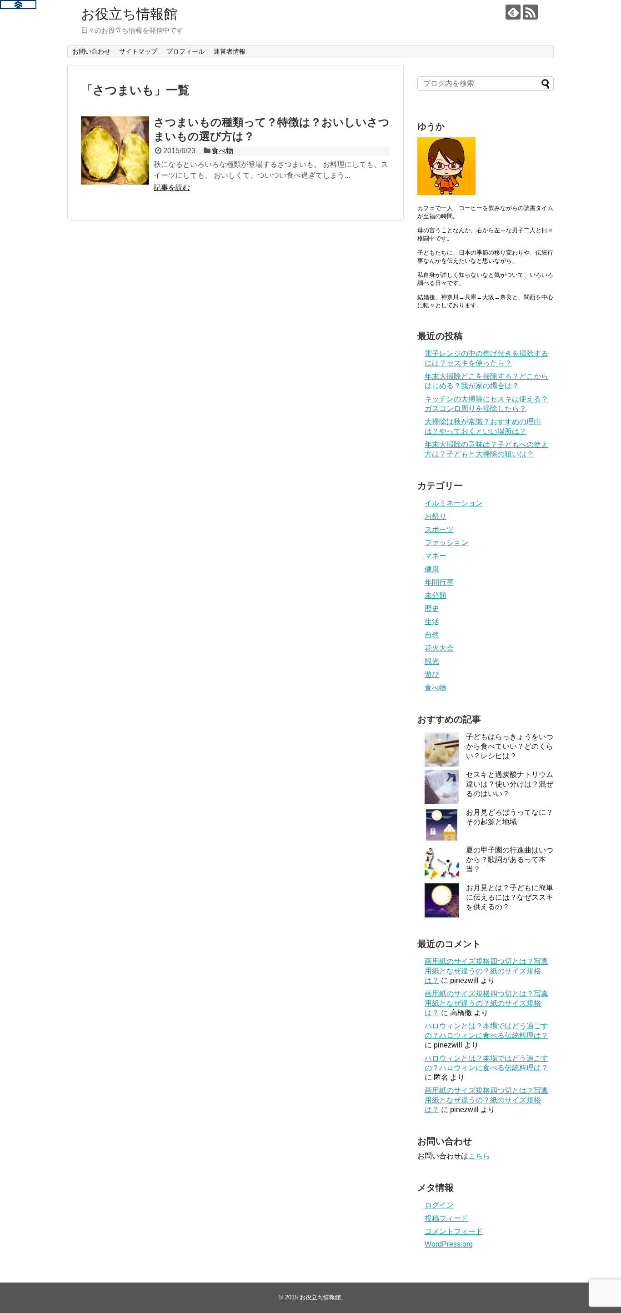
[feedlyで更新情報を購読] (513, 12)
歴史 (432, 608)
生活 (432, 622)
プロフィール (185, 51)
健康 (432, 569)
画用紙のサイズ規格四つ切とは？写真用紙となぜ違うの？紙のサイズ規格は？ (486, 970)
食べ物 (222, 151)
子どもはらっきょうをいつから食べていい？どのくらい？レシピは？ (509, 746)
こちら (479, 1156)
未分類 (435, 595)
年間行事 (439, 582)
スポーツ (439, 529)
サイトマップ (138, 51)
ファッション (446, 542)
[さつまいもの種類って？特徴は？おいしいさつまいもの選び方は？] (115, 150)
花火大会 (439, 648)
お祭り (435, 516)
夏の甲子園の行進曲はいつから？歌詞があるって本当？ (509, 859)
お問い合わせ (91, 51)
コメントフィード (454, 1231)
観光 (432, 661)
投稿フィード (446, 1218)
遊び (432, 674)
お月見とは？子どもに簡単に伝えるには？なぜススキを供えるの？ (509, 897)
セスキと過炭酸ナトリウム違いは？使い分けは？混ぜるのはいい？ (509, 784)
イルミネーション (454, 503)
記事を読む (172, 187)
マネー (435, 556)
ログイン (439, 1205)
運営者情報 (229, 51)
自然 (432, 635)
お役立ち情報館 (129, 13)
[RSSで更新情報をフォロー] (530, 12)
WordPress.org (449, 1244)
